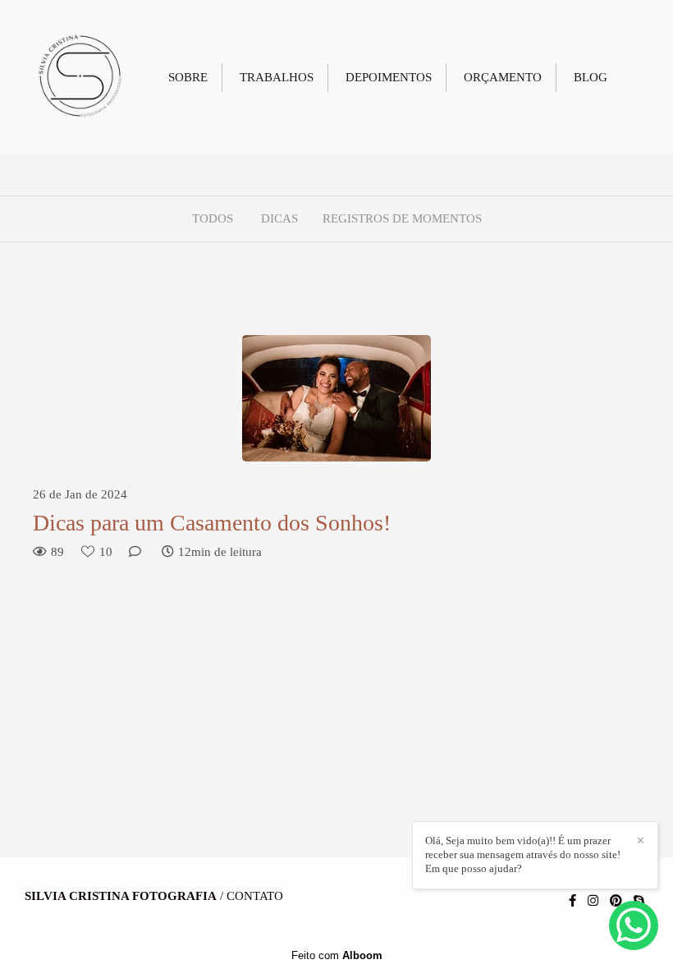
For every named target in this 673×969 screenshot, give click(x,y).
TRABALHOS (277, 77)
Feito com (336, 955)
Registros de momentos (402, 219)
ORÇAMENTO (503, 77)
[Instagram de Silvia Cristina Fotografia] (593, 900)
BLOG (590, 77)
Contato (255, 896)
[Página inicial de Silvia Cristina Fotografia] (80, 77)
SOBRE (188, 77)
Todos (212, 219)
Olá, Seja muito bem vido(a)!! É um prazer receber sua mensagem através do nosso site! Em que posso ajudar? (522, 854)
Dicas (279, 219)
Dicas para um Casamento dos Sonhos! (212, 522)
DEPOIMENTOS (389, 77)
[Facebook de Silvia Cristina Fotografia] (572, 900)
